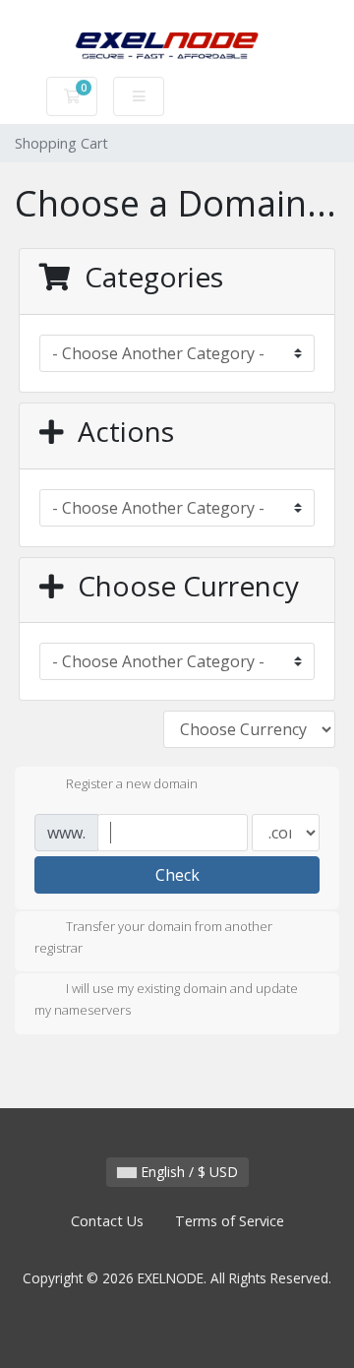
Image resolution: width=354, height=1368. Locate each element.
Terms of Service (229, 1221)
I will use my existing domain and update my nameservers (166, 1000)
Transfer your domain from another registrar (153, 937)
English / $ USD (187, 1171)
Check (177, 875)
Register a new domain (132, 783)
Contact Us (107, 1221)
